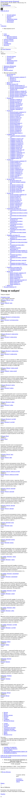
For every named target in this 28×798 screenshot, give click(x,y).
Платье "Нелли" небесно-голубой (10, 474)
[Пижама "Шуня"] (6, 692)
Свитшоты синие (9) (15, 270)
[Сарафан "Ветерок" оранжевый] (10, 573)
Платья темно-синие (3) (16, 133)
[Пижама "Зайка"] (6, 641)
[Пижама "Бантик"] (6, 658)
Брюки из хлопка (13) (15, 274)
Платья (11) (10, 110)
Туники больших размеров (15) (18, 161)
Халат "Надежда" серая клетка (9, 337)
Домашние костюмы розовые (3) (18, 250)
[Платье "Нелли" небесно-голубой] (10, 471)
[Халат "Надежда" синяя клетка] (9, 351)
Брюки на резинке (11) (16, 275)
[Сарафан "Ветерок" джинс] (8, 556)
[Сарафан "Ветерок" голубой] (9, 624)
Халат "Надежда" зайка (7, 405)
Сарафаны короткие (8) (16, 145)
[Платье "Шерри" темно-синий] (9, 368)
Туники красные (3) (15, 165)
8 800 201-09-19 (5, 11)
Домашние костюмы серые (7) (18, 263)
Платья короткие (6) (15, 119)
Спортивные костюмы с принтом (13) (16, 221)
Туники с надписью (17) (16, 170)
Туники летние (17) (15, 166)
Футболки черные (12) (16, 191)
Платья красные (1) (15, 120)
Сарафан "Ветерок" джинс (8, 559)
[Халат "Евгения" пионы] (8, 539)
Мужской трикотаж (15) (10, 287)
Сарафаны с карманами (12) (17, 152)
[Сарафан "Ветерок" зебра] (8, 607)
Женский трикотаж (9, 67)
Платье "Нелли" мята (6, 457)
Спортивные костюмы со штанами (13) (16, 227)
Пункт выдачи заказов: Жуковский (10, 1)
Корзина (9, 17)
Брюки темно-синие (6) (16, 281)
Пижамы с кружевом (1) (16, 103)
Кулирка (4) (13, 80)
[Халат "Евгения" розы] (7, 522)
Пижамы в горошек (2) (16, 99)
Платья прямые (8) (15, 124)
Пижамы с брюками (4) (16, 109)
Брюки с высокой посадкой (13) (18, 280)
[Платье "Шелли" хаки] (7, 300)
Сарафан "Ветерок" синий (8, 593)
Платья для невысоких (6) (17, 114)
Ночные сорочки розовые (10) (18, 93)
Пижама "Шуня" (5, 695)
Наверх (3, 783)
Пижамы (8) (10, 98)
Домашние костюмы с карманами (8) (16, 255)
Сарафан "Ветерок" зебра (7, 610)
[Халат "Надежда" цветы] (8, 385)
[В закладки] (1, 306)
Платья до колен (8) (15, 116)
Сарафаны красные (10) (16, 147)
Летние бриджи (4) (15, 81)
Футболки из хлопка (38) (16, 187)
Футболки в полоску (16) (16, 184)
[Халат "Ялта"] (5, 436)
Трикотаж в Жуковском (10, 66)
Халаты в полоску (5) (15, 198)
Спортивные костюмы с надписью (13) (16, 219)
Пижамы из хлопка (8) (16, 100)
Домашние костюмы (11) (13, 235)
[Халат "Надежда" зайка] (7, 402)
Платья (5, 68)
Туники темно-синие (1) (16, 177)
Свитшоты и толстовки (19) (14, 267)
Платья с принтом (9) (15, 128)
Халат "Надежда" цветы (7, 388)
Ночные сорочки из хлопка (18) (18, 92)
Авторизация (10, 20)
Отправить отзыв (5, 297)
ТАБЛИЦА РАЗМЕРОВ (10, 747)
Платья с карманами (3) (16, 126)
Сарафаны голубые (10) (16, 140)
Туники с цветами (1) (15, 175)
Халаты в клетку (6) (15, 197)
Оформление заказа (12, 19)
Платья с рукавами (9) (16, 130)
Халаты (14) (10, 193)
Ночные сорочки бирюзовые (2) (18, 87)
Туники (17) (10, 159)
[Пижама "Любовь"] (6, 675)
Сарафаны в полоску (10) (16, 138)
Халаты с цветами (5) (15, 205)
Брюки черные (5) (14, 282)
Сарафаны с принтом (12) (17, 155)
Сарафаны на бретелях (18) (17, 149)
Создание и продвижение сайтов (19, 780)
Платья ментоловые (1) (16, 123)
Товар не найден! (8, 70)
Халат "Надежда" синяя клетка (9, 354)
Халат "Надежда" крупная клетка (9, 320)
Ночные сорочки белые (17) (17, 85)
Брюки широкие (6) (15, 284)
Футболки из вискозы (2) (16, 186)
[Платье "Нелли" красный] (8, 488)
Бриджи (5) (10, 75)
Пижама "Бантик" (5, 661)
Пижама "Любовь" (6, 678)
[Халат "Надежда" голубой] (8, 419)
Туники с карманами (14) (16, 169)
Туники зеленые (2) (15, 162)
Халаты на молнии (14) (16, 203)
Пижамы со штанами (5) (16, 107)
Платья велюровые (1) (16, 113)
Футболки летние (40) (16, 189)
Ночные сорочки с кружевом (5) (18, 95)
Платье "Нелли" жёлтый (7, 508)
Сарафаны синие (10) (15, 158)
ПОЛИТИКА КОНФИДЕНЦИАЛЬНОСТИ (15, 751)
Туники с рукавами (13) (16, 173)
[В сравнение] (2, 306)
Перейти (3, 794)
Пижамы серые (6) (15, 106)
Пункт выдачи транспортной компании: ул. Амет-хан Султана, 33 (15, 760)
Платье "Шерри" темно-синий (9, 371)
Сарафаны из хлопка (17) (16, 144)
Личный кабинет (11, 15)
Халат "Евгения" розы (7, 525)
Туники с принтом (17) (16, 172)
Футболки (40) (11, 179)
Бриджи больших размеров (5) (18, 77)
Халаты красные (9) (15, 201)
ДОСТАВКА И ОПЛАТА (10, 748)
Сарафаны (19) (11, 134)
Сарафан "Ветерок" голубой (8, 627)
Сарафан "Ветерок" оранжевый (9, 576)
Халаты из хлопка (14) (16, 200)
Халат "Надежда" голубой (8, 422)
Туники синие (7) (14, 176)
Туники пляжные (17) (15, 168)
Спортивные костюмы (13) (14, 208)
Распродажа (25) (11, 74)
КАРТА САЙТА (8, 750)
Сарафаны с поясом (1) (16, 154)
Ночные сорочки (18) (12, 84)
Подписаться (4, 744)
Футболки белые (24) (15, 180)
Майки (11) (10, 285)
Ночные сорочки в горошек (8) (18, 91)
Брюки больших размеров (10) (18, 273)
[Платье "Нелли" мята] (7, 454)
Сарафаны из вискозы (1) (16, 142)
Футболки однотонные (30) (17, 190)
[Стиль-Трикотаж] (6, 49)
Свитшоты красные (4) (16, 268)
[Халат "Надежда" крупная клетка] (10, 317)
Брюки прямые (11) (15, 278)
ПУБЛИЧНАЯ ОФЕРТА (10, 753)
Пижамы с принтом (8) (16, 105)
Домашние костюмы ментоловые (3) (15, 248)
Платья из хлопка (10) (16, 117)
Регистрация (10, 22)
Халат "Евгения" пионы (7, 542)
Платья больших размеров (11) (18, 112)
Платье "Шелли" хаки (6, 303)
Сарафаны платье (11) (15, 151)
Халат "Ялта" (4, 439)
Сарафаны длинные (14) (16, 141)
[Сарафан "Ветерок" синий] (8, 590)
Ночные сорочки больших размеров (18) (17, 89)
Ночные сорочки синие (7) (17, 96)
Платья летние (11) (15, 121)
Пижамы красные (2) (15, 102)
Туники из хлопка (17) (16, 163)
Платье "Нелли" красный (7, 491)
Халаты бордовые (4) (15, 196)
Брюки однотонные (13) (16, 277)
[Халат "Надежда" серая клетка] (9, 334)
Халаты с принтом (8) (16, 204)
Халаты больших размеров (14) (18, 194)
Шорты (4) (9, 82)
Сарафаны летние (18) (16, 148)
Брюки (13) (10, 271)
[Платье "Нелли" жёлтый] (8, 505)
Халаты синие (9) (14, 207)
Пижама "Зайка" (5, 644)
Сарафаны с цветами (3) (16, 156)
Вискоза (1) (13, 78)
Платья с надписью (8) (16, 127)
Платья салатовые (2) (15, 131)
